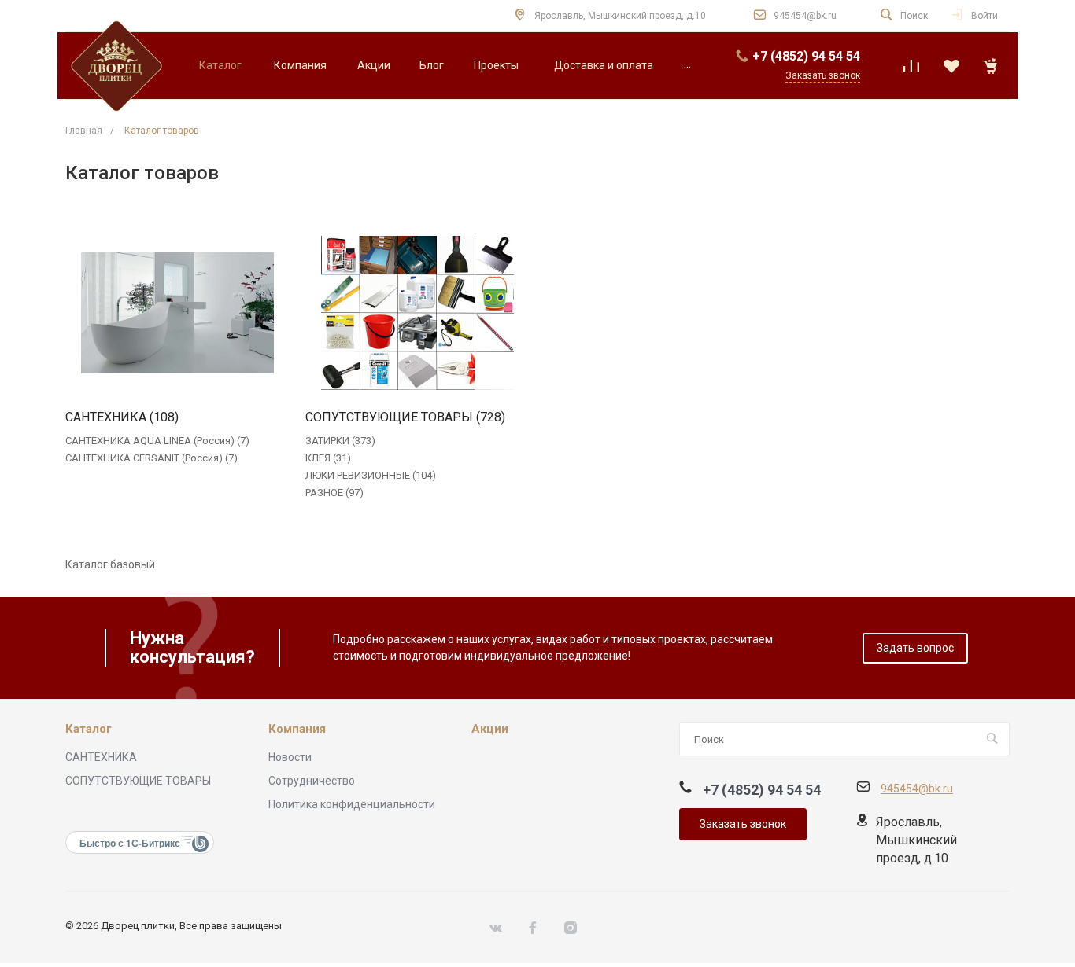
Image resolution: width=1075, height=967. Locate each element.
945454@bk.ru (805, 15)
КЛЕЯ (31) (328, 458)
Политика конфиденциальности (351, 804)
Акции (489, 729)
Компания (297, 729)
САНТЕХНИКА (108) (122, 417)
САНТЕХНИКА (101, 757)
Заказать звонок (743, 824)
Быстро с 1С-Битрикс (129, 843)
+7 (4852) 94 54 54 (806, 56)
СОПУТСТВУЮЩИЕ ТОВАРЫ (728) (405, 417)
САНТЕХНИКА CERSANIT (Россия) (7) (151, 458)
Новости (290, 757)
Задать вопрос (915, 648)
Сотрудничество (311, 780)
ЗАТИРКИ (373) (340, 441)
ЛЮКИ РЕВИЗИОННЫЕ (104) (370, 475)
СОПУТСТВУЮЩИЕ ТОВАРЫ (138, 780)
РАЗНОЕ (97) (334, 492)
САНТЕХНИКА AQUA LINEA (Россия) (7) (157, 441)
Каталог (88, 729)
